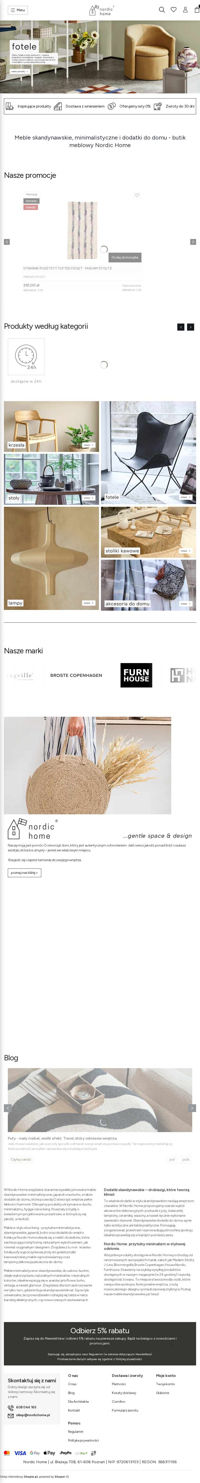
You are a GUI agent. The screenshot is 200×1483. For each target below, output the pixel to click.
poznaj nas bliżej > (24, 873)
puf (172, 1159)
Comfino (118, 1402)
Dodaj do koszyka (125, 257)
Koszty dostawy (124, 1393)
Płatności (119, 1384)
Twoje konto (165, 1384)
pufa (185, 1159)
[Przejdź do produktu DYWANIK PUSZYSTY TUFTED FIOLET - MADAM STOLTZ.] (82, 226)
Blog (71, 1393)
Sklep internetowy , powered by (32, 1476)
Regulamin (75, 1432)
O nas (72, 1384)
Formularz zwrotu (125, 1410)
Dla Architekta (78, 1402)
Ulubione (162, 1393)
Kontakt (74, 1410)
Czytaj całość (21, 1159)
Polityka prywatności (83, 1440)
